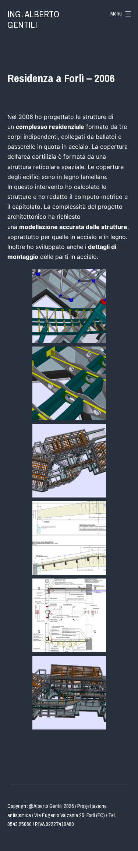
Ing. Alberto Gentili (33, 19)
